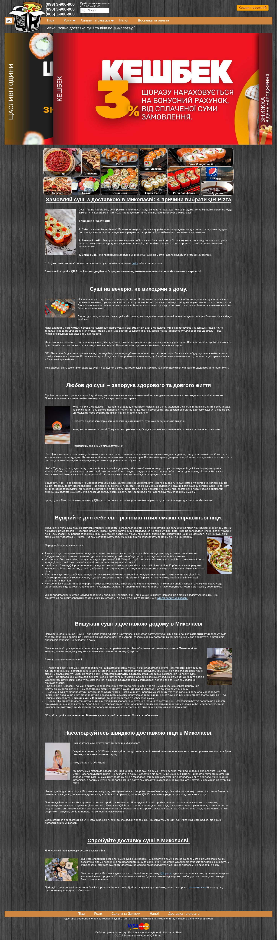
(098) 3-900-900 (60, 9)
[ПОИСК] (83, 10)
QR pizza (165, 873)
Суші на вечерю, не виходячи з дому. (138, 289)
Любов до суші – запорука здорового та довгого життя (138, 385)
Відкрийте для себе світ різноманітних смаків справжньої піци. (138, 518)
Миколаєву (123, 28)
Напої (123, 20)
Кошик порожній (253, 8)
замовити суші (198, 887)
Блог (179, 932)
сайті (135, 263)
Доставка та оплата (153, 20)
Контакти (168, 932)
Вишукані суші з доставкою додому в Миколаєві (138, 624)
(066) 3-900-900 (60, 14)
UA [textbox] (9, 20)
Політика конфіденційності (144, 932)
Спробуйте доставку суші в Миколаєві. (138, 840)
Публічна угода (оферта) (110, 932)
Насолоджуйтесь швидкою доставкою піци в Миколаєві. (138, 733)
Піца (50, 20)
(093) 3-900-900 (60, 4)
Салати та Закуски (95, 20)
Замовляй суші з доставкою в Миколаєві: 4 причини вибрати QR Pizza (138, 199)
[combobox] (9, 20)
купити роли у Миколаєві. (172, 597)
